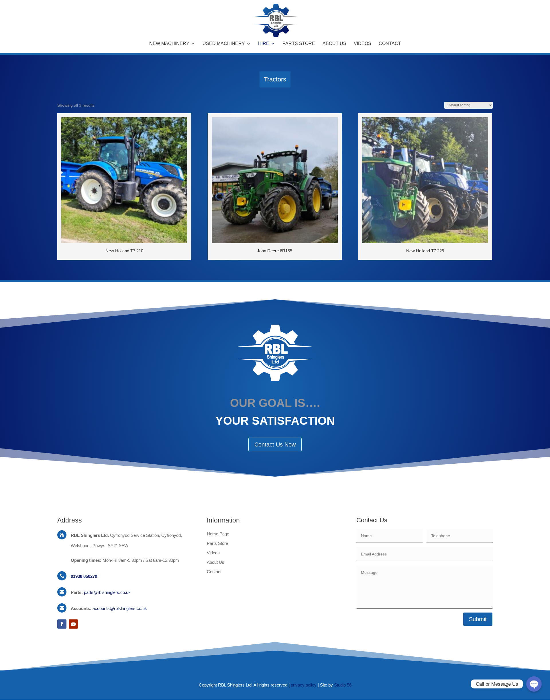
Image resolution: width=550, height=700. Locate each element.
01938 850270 (84, 576)
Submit (478, 619)
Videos (362, 44)
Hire (263, 44)
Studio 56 (342, 685)
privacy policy (304, 685)
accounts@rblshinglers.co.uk (120, 608)
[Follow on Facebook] (61, 624)
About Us (334, 44)
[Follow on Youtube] (73, 624)
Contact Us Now (275, 444)
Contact (390, 44)
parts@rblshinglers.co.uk (107, 592)
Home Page (218, 533)
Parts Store (298, 44)
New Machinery (169, 44)
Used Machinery (224, 44)
